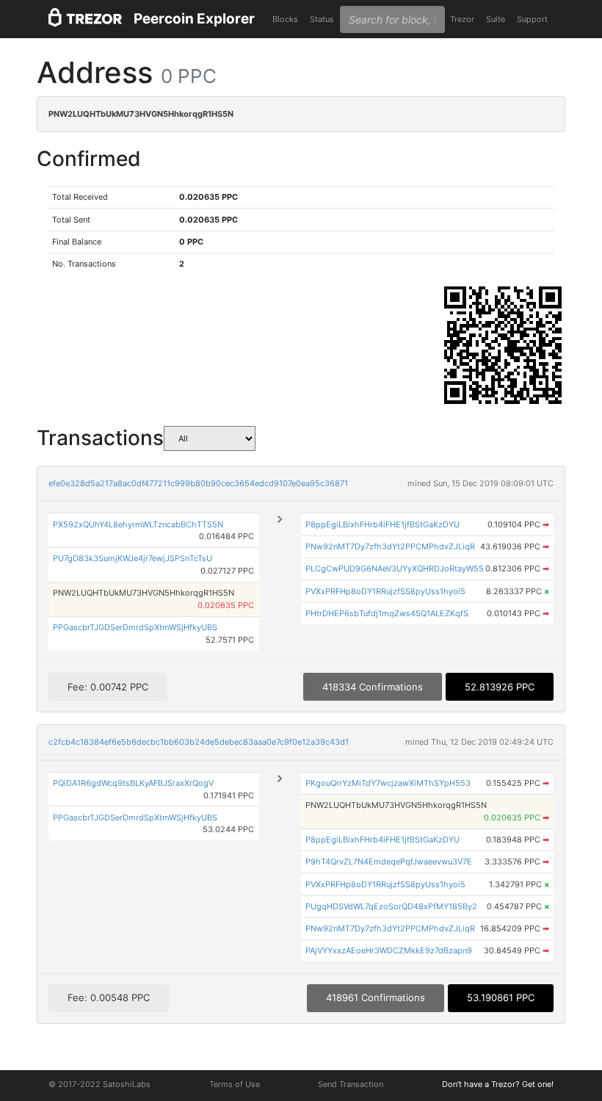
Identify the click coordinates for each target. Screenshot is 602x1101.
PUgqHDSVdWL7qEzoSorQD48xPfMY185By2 (391, 906)
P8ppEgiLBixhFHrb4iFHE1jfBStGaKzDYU (382, 524)
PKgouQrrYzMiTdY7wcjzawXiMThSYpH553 (388, 783)
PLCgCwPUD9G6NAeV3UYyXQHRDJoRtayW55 (394, 568)
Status (322, 19)
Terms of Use (234, 1084)
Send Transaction (350, 1084)
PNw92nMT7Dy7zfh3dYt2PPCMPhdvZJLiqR (390, 546)
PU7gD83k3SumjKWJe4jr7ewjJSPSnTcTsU (132, 558)
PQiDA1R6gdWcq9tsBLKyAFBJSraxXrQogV (133, 783)
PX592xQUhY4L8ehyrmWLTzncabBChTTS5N (138, 524)
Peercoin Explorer (194, 18)
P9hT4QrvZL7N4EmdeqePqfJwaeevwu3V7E (388, 861)
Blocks (285, 19)
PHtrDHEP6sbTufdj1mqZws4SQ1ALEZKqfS (386, 613)
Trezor (462, 19)
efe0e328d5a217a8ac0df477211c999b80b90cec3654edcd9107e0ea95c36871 (198, 483)
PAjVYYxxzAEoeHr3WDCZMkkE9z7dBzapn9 (388, 950)
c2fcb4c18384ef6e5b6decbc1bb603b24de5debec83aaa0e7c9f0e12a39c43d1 (198, 742)
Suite (495, 19)
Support (532, 19)
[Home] (85, 19)
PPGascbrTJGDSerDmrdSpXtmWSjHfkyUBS (135, 627)
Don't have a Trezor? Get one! (498, 1084)
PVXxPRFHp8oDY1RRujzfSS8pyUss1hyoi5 (385, 591)
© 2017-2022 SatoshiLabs (99, 1084)
